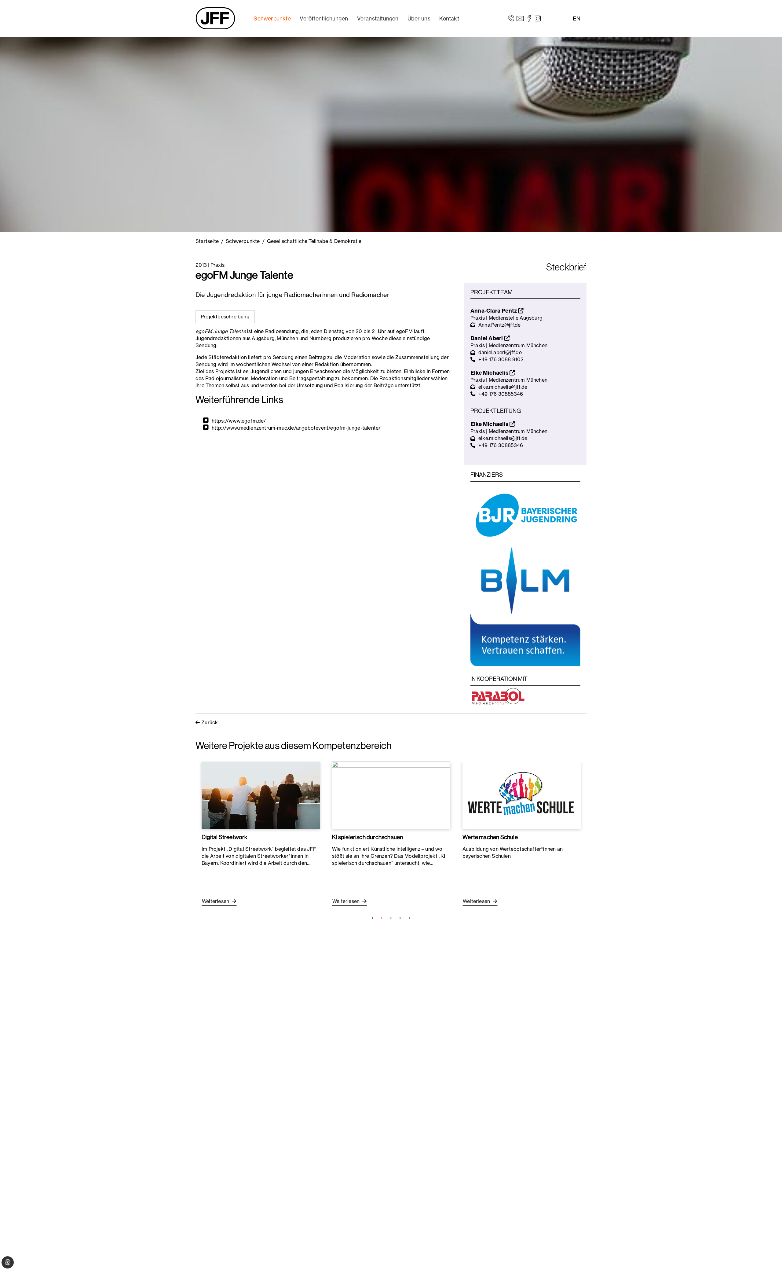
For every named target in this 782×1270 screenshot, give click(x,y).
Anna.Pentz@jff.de (499, 325)
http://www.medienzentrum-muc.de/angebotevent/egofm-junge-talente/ (296, 428)
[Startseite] (215, 18)
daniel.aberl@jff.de (500, 352)
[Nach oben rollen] (768, 1256)
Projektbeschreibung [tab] (225, 317)
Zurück (209, 722)
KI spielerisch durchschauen (367, 837)
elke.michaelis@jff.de (502, 387)
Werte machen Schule (490, 837)
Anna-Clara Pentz (494, 310)
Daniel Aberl (487, 338)
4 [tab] (400, 918)
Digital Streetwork (224, 837)
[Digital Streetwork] (261, 795)
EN (576, 18)
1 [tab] (373, 918)
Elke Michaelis (490, 372)
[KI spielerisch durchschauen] (391, 795)
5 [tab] (409, 918)
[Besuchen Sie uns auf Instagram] (538, 18)
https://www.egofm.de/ (239, 420)
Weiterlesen (216, 901)
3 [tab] (391, 918)
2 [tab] (382, 918)
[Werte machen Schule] (521, 795)
